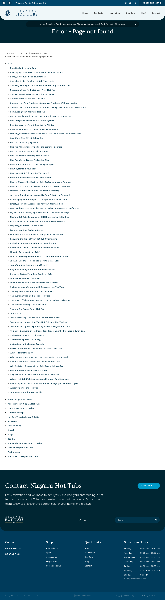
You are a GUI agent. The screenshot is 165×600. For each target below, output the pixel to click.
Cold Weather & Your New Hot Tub (27, 98)
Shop (10, 434)
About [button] (85, 13)
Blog (143, 13)
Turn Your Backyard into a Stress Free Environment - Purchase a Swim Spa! (47, 331)
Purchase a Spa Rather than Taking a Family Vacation (36, 234)
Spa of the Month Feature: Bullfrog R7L (30, 265)
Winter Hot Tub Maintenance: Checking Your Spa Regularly (39, 379)
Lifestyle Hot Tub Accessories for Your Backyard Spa (36, 204)
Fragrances (51, 561)
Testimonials (14, 452)
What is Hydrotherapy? (21, 353)
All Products (52, 548)
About (87, 548)
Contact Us (148, 486)
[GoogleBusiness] (130, 3)
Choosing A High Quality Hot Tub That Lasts (32, 81)
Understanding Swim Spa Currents (27, 344)
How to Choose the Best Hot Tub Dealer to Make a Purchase (41, 182)
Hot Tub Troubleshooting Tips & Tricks (29, 155)
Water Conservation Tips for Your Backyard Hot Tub (36, 348)
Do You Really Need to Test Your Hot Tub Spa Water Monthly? (41, 116)
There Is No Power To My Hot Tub (27, 309)
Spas (48, 553)
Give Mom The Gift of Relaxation (26, 138)
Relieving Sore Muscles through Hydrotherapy (33, 243)
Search (11, 430)
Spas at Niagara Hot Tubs (20, 447)
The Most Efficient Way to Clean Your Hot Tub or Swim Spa (40, 300)
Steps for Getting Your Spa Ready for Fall (31, 274)
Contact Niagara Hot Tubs (21, 408)
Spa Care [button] (130, 13)
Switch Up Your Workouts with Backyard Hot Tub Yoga (37, 287)
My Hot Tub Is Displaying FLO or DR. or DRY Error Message (39, 212)
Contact (156, 13)
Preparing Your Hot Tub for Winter (27, 225)
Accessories (51, 557)
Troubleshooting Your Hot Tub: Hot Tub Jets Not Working (39, 322)
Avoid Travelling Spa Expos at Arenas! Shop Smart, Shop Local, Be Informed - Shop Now (82, 24)
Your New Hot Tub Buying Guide (26, 392)
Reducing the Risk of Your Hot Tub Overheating (33, 239)
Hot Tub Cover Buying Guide (24, 142)
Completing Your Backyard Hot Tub (27, 112)
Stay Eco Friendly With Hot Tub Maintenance (32, 269)
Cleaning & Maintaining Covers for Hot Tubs (32, 94)
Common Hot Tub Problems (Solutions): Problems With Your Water (43, 103)
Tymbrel (157, 596)
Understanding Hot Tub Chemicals (27, 335)
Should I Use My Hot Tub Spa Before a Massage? (34, 261)
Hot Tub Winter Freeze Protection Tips (29, 160)
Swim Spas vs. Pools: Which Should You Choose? (34, 282)
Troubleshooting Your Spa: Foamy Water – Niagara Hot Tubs (40, 326)
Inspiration (114, 13)
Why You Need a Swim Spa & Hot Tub (29, 370)
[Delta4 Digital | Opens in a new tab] (82, 595)
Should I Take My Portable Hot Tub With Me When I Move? (39, 256)
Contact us (12, 554)
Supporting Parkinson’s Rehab (25, 278)
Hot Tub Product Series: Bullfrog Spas (29, 151)
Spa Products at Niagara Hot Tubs (25, 443)
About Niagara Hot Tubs (20, 399)
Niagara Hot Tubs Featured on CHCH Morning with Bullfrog (39, 217)
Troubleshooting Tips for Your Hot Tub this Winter (35, 317)
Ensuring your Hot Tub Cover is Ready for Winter (34, 129)
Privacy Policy (14, 425)
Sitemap (31, 596)
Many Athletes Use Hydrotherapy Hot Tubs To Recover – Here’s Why (44, 208)
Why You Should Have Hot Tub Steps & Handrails (34, 374)
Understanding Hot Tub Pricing (25, 339)
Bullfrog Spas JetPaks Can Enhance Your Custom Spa (36, 72)
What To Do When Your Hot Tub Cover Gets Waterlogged (39, 357)
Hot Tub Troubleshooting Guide (23, 417)
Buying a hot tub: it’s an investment (28, 77)
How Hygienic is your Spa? (23, 169)
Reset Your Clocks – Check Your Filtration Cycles (34, 247)
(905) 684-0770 (13, 548)
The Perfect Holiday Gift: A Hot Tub (28, 304)
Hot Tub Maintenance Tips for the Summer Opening (36, 147)
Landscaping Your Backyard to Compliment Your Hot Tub (38, 199)
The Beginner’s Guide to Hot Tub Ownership (32, 291)
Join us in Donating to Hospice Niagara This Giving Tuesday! (40, 195)
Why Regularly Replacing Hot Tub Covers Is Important (37, 366)
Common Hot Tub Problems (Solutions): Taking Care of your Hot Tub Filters (48, 107)
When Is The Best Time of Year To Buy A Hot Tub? (35, 361)
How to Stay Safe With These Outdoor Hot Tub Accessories (40, 186)
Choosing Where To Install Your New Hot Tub (32, 90)
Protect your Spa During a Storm (26, 230)
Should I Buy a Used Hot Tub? (25, 252)
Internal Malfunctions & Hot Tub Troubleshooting (34, 190)
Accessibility (21, 596)
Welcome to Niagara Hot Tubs (23, 456)
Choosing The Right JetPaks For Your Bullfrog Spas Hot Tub (40, 85)
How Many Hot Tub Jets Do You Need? (29, 173)
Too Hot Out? (17, 313)
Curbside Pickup (16, 412)
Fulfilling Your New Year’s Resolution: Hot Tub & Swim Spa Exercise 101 (45, 133)
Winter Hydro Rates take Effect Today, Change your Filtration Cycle (44, 383)
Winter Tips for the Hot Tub (24, 388)
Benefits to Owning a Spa (23, 68)
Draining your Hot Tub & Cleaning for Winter (32, 125)
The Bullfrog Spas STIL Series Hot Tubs (30, 296)
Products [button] (98, 13)
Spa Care (12, 439)
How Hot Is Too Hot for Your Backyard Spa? (32, 164)
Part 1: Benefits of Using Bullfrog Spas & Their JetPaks (37, 221)
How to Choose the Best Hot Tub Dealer (30, 177)
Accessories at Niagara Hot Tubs (24, 404)
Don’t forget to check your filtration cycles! (32, 120)
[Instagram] (126, 3)
